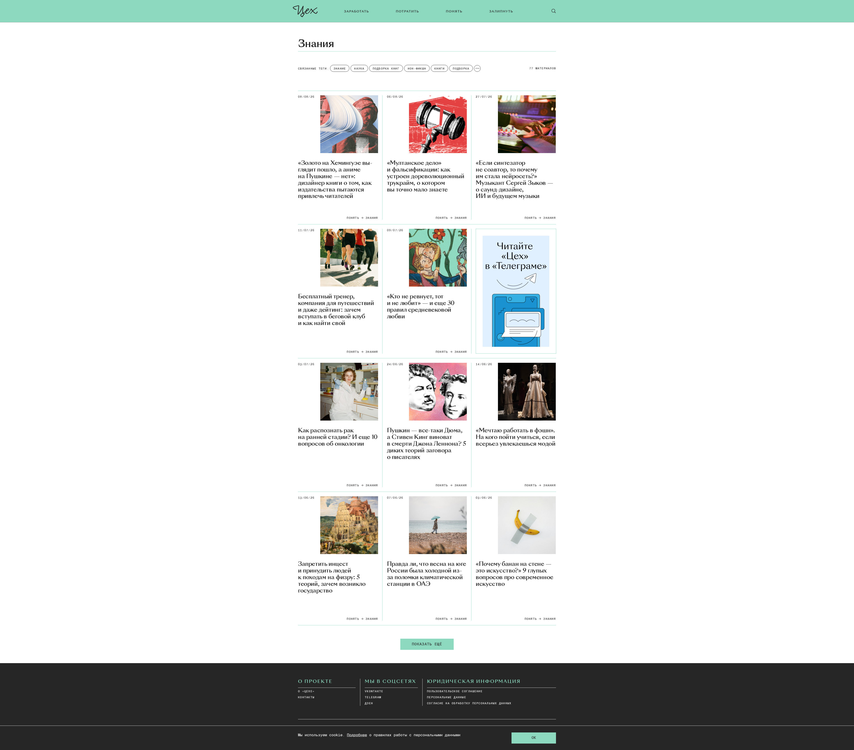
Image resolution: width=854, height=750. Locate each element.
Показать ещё (427, 644)
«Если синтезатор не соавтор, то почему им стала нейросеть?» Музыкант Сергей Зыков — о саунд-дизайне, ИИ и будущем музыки (514, 179)
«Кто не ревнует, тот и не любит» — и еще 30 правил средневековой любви (421, 306)
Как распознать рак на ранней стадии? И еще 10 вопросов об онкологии (338, 437)
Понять (353, 218)
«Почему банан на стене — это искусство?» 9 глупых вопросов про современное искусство (514, 574)
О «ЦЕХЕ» (306, 691)
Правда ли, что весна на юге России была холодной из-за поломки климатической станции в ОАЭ (426, 574)
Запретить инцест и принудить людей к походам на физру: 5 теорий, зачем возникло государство (331, 577)
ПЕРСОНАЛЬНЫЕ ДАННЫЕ (446, 697)
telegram (373, 697)
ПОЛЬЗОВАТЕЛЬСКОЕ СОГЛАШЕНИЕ (455, 691)
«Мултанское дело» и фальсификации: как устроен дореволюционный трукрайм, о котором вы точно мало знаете (425, 176)
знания (372, 218)
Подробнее (357, 735)
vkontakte (374, 691)
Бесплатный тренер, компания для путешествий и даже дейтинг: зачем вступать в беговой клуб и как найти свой (336, 309)
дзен (369, 703)
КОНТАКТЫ (306, 697)
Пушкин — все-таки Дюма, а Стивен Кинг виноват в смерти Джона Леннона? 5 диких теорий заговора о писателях (426, 443)
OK (534, 738)
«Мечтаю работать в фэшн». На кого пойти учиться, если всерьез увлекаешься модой (515, 437)
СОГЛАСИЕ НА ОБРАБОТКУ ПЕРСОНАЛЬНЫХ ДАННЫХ (469, 703)
